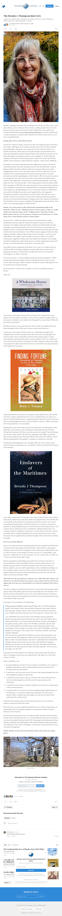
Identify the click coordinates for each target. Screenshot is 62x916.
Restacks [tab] (13, 818)
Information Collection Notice (30, 875)
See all (6, 882)
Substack (23, 913)
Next (53, 807)
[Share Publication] (43, 6)
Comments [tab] (7, 818)
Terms (35, 905)
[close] (45, 852)
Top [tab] (5, 845)
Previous (9, 807)
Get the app (38, 909)
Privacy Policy (42, 875)
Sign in (57, 6)
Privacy (31, 905)
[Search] (40, 6)
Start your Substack (27, 909)
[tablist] (10, 818)
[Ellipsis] (58, 832)
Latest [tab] (9, 845)
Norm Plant (10, 832)
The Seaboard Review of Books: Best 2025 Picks (23, 849)
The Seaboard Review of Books (16, 23)
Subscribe (49, 6)
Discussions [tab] (15, 845)
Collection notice (42, 905)
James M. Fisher (30, 23)
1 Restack (20, 796)
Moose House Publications (33, 132)
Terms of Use (38, 874)
